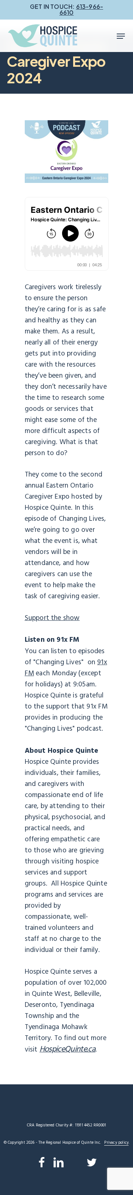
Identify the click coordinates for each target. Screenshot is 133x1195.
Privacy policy (116, 1143)
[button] (121, 36)
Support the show (52, 618)
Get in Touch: (66, 9)
